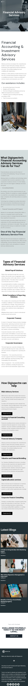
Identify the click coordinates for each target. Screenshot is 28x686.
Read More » (3, 555)
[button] (26, 2)
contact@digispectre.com (7, 134)
